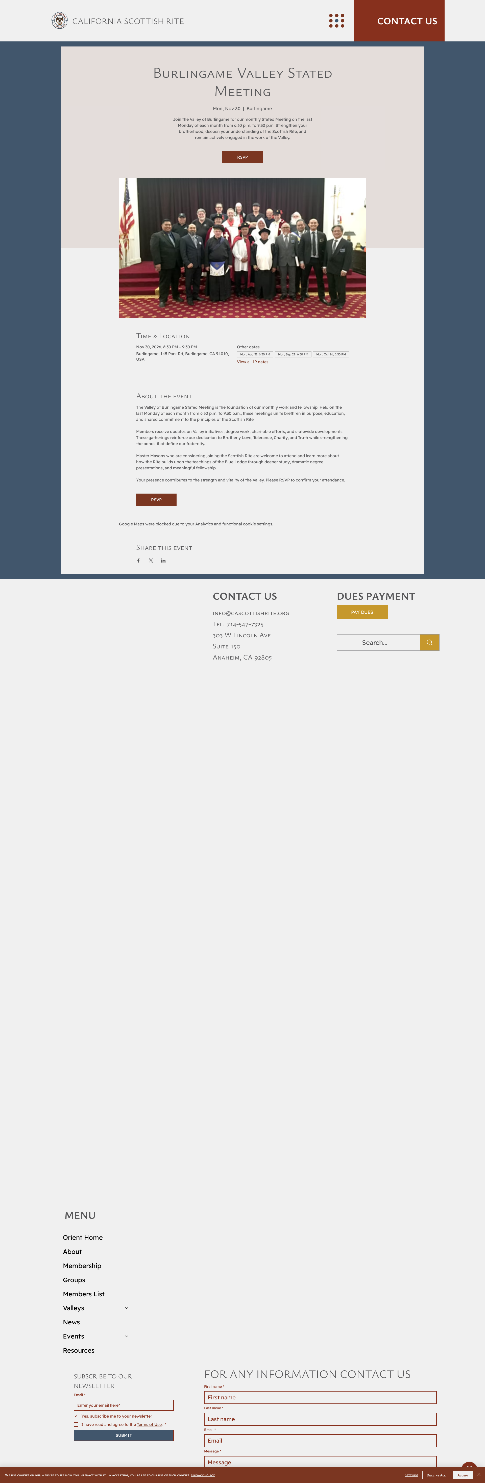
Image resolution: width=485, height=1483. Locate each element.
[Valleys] (126, 1308)
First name (214, 1386)
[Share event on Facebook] (138, 560)
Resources (78, 1350)
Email (79, 1395)
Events (73, 1336)
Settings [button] (411, 1474)
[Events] (126, 1336)
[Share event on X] (151, 560)
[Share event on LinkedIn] (163, 560)
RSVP (242, 157)
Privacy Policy (203, 1474)
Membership (82, 1265)
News (71, 1322)
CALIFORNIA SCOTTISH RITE (128, 21)
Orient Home (83, 1237)
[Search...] (429, 642)
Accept (463, 1475)
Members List (84, 1294)
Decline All (436, 1475)
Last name (213, 1408)
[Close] (479, 1475)
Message (212, 1451)
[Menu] (336, 20)
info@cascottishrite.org (251, 612)
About (72, 1251)
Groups (74, 1280)
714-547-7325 (245, 623)
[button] (399, 20)
